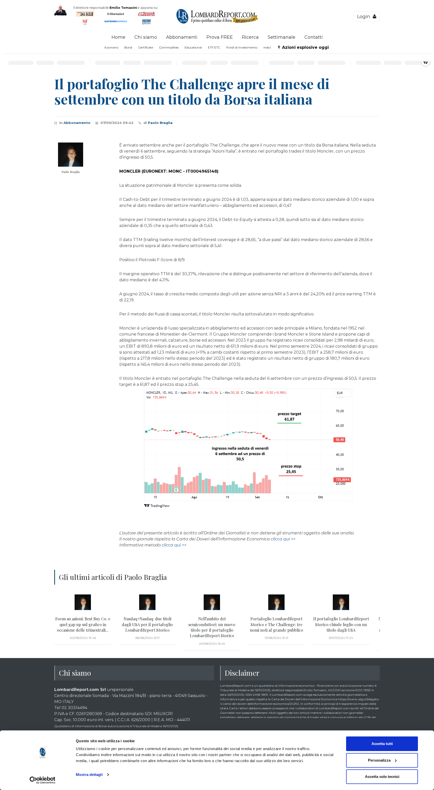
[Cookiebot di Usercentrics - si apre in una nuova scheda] (43, 780)
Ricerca (250, 37)
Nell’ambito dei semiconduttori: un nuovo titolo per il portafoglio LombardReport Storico (211, 627)
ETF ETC (214, 47)
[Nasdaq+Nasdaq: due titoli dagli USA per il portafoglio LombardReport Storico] (147, 602)
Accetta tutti (382, 743)
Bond (128, 47)
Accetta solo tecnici (382, 776)
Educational (193, 47)
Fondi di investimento (241, 47)
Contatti (313, 37)
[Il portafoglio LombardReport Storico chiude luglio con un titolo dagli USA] (340, 602)
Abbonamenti (181, 37)
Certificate (145, 47)
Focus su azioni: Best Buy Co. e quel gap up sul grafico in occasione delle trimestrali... (82, 624)
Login (365, 16)
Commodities (169, 47)
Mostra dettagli (89, 774)
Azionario (111, 47)
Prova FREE (219, 37)
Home (118, 37)
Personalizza (379, 760)
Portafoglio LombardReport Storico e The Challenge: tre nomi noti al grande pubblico (276, 624)
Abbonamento (77, 123)
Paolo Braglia (160, 123)
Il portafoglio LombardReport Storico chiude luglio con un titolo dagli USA (341, 624)
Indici (267, 47)
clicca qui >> (283, 539)
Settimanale (281, 37)
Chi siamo (145, 37)
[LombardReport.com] (217, 23)
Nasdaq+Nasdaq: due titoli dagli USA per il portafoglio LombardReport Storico (147, 624)
